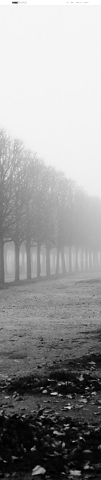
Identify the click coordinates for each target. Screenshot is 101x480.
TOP (67, 2)
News (72, 2)
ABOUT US (78, 2)
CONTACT (86, 2)
